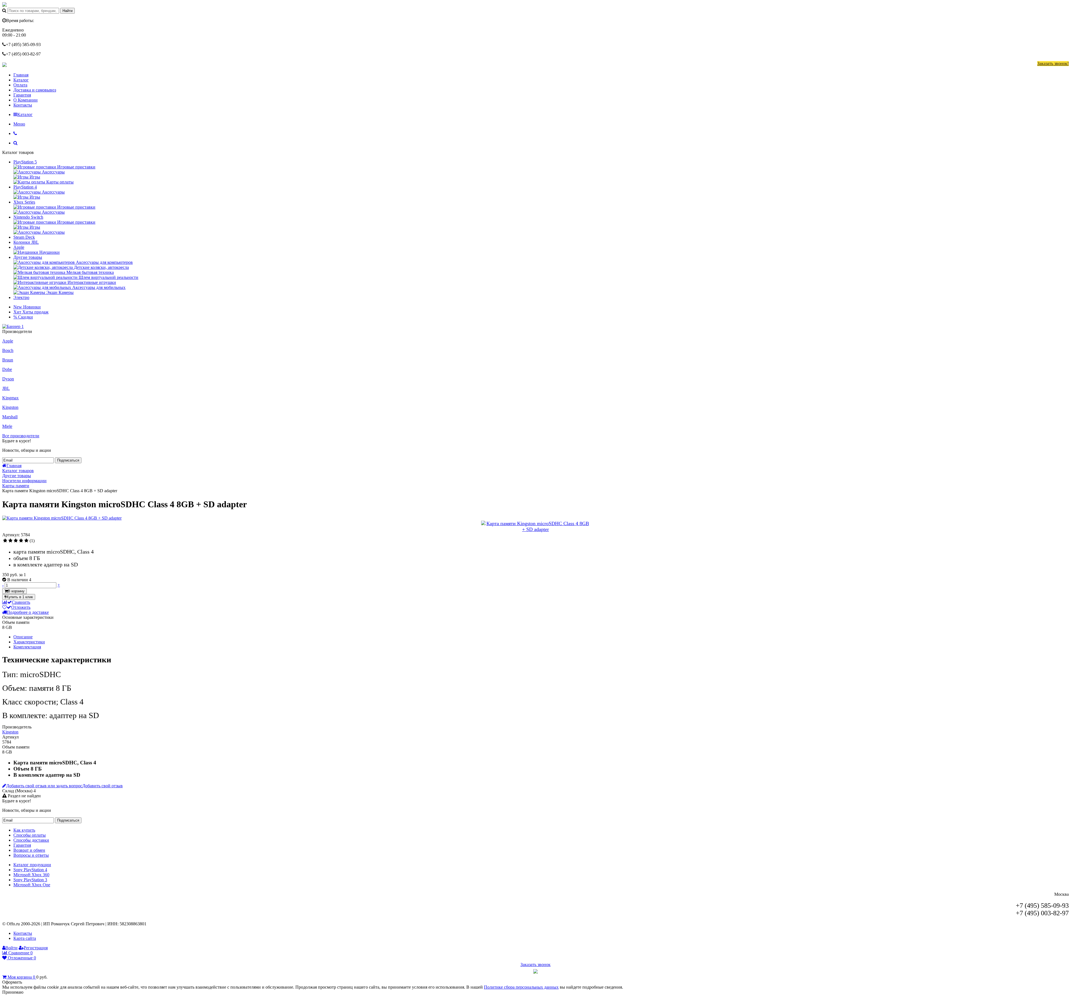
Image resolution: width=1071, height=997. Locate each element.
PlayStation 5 (25, 162)
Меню (19, 124)
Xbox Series (24, 202)
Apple (18, 247)
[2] (10, 540)
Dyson (8, 378)
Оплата (20, 85)
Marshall (10, 416)
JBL (6, 388)
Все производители (20, 435)
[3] (16, 540)
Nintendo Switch (28, 217)
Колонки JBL (26, 242)
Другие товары (27, 257)
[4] (21, 540)
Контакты (22, 105)
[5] (26, 540)
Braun (7, 360)
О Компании (25, 100)
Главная (20, 75)
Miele (7, 426)
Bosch (7, 350)
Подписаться (68, 460)
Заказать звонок (535, 964)
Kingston (10, 407)
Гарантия (22, 95)
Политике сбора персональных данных (521, 987)
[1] (5, 540)
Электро (21, 297)
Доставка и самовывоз (34, 90)
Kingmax (10, 397)
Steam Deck (24, 237)
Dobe (7, 369)
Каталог (21, 80)
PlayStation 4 (25, 187)
